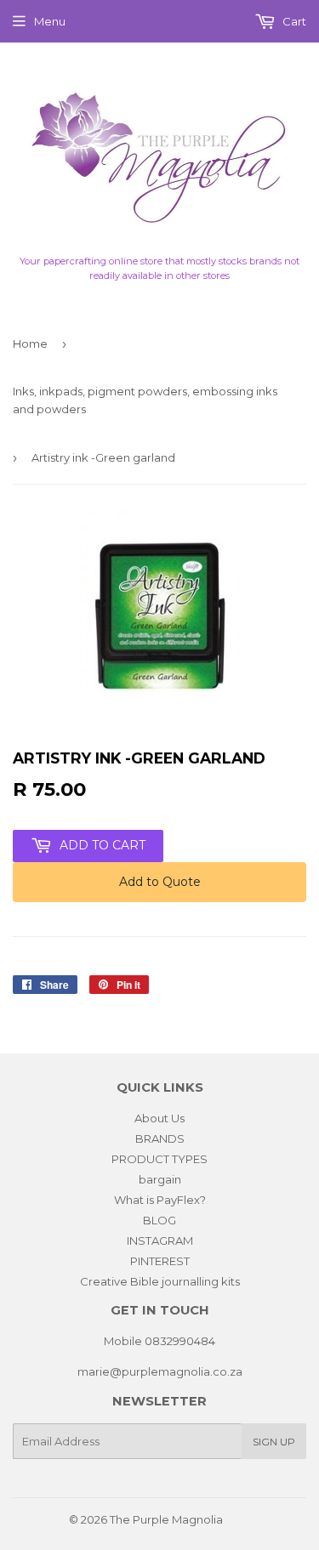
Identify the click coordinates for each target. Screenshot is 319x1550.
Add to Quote (160, 881)
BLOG (159, 1220)
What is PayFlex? (160, 1200)
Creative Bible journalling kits (160, 1281)
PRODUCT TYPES (159, 1159)
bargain (160, 1179)
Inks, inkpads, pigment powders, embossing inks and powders (145, 400)
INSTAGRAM (160, 1240)
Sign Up (274, 1441)
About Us (159, 1118)
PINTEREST (160, 1261)
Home (30, 343)
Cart (293, 21)
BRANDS (160, 1138)
